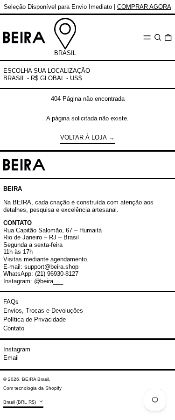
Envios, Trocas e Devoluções (43, 310)
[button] (157, 37)
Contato (13, 328)
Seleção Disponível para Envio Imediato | (87, 6)
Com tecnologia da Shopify (32, 388)
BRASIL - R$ (20, 78)
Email (11, 357)
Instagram (16, 349)
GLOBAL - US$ (61, 78)
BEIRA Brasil (35, 379)
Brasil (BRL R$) (20, 402)
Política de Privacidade (34, 319)
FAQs (11, 301)
